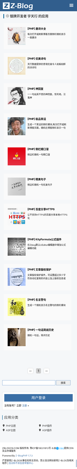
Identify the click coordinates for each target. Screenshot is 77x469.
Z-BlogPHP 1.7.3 (24, 455)
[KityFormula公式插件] (38, 247)
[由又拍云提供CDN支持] (60, 448)
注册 (24, 405)
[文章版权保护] (38, 277)
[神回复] (38, 96)
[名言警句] (38, 307)
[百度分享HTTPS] (38, 217)
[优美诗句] (38, 66)
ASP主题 (11, 430)
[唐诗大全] (38, 36)
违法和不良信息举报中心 (21, 463)
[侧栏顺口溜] (38, 157)
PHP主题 (11, 425)
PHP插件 (47, 425)
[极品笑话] (38, 127)
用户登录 (38, 398)
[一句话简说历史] (38, 337)
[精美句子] (38, 187)
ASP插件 (47, 430)
